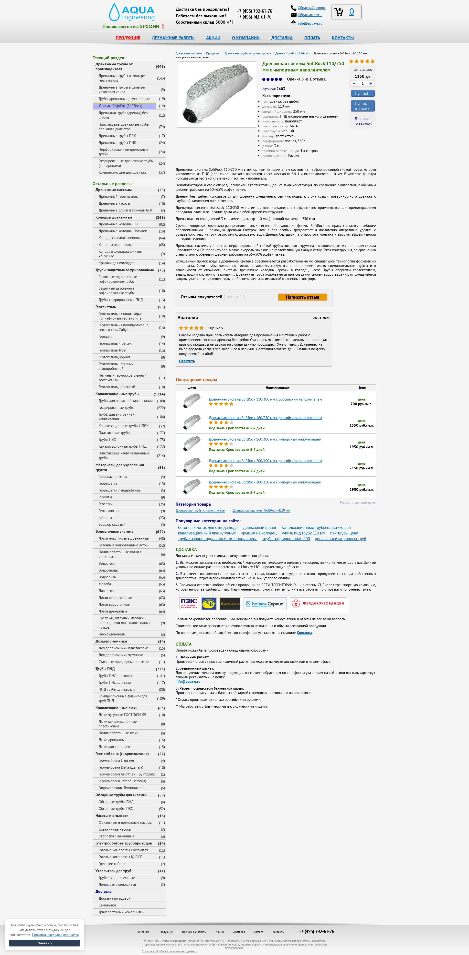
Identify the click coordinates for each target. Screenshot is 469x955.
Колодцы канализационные (120, 237)
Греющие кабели (112, 863)
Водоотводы (108, 570)
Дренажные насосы (114, 203)
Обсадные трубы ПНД (116, 801)
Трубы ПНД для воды (115, 675)
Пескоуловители (112, 634)
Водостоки (107, 563)
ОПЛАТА (312, 37)
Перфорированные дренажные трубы (123, 151)
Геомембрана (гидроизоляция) (122, 753)
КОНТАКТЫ (343, 37)
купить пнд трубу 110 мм (303, 533)
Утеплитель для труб (113, 870)
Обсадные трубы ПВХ (116, 808)
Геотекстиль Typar (113, 350)
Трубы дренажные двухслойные (124, 98)
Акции (220, 932)
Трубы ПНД (105, 668)
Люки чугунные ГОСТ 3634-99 (122, 714)
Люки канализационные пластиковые (118, 723)
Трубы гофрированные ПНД (121, 299)
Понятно (44, 943)
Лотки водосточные (114, 604)
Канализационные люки (117, 707)
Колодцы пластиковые (116, 244)
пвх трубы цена (344, 533)
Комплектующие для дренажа (122, 172)
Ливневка (106, 590)
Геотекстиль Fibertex (115, 343)
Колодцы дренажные (114, 217)
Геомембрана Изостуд (116, 760)
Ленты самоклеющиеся (117, 884)
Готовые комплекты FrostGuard (123, 850)
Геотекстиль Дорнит (114, 357)
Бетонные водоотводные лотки (123, 545)
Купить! (361, 93)
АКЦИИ (213, 37)
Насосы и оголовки (112, 815)
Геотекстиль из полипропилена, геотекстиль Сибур (124, 327)
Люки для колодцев (114, 746)
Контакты (304, 632)
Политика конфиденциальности (55, 935)
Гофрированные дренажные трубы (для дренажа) (126, 163)
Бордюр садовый (112, 524)
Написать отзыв (303, 297)
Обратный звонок (312, 7)
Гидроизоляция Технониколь (121, 787)
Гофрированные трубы (116, 407)
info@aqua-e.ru (188, 681)
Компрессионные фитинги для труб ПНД (123, 698)
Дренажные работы (194, 932)
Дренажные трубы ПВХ (117, 135)
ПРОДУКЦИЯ (128, 37)
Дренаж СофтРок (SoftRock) (120, 105)
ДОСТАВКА (282, 37)
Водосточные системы (115, 531)
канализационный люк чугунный (207, 533)
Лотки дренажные (113, 611)
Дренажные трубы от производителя (114, 66)
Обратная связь (310, 14)
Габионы (105, 517)
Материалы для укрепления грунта (120, 467)
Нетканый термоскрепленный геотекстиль (123, 377)
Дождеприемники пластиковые (124, 648)
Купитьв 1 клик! (363, 106)
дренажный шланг (260, 527)
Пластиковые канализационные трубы (124, 455)
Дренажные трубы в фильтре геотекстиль (122, 78)
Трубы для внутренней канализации (116, 416)
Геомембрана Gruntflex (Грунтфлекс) (128, 774)
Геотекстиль (106, 306)
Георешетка (108, 483)
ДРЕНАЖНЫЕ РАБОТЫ (173, 37)
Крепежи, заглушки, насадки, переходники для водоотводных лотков (124, 623)
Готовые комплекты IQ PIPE (120, 856)
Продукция (166, 932)
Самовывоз (108, 905)
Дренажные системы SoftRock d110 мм (261, 510)
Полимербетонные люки (118, 733)
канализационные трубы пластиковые (316, 527)
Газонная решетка (113, 476)
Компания (143, 932)
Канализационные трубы (117, 393)
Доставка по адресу (114, 898)
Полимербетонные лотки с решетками (120, 554)
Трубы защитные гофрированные (125, 269)
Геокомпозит (109, 510)
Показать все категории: (358, 502)
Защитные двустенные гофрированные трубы (117, 290)
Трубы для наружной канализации (126, 400)
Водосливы (108, 577)
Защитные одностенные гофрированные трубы (118, 279)
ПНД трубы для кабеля (117, 689)
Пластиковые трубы (114, 432)
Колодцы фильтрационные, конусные (120, 253)
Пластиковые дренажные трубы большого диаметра (124, 126)
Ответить (187, 360)
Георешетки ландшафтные (120, 490)
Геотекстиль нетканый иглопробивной (116, 366)
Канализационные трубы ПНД (123, 446)
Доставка (104, 891)
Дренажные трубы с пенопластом (200, 510)
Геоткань (105, 336)
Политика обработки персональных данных (169, 951)
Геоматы (105, 497)
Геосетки (106, 504)
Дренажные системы (114, 189)
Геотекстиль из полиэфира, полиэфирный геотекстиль (120, 316)
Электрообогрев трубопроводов (124, 843)
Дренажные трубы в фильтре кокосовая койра (122, 89)
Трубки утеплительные (117, 877)
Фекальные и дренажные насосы (125, 822)
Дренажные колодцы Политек (123, 231)
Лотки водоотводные (115, 597)
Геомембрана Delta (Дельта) (121, 767)
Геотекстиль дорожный (117, 386)
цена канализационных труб (340, 539)
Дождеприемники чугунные (121, 655)
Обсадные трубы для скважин (122, 794)
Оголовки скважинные (116, 836)
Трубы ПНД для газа (115, 682)
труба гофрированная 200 (286, 539)
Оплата (258, 932)
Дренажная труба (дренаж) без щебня (123, 115)
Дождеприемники (111, 641)
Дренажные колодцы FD (118, 224)
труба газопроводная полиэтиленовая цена (217, 539)
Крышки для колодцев (116, 263)
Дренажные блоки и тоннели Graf (125, 210)
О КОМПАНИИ (246, 37)
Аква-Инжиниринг (174, 941)
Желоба (105, 584)
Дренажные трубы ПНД (117, 142)
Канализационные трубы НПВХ (124, 425)
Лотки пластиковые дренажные (124, 538)
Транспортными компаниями (121, 912)
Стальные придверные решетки (124, 661)
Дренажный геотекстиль (118, 196)
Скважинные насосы (115, 829)
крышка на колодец (259, 533)
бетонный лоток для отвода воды (208, 527)
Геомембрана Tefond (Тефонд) (122, 781)
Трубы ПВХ (107, 439)
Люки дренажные (113, 739)
